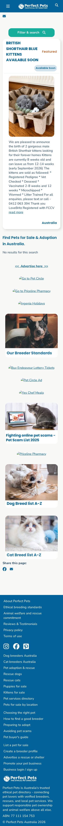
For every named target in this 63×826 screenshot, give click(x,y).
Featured (49, 51)
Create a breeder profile (21, 751)
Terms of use (13, 636)
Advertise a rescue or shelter (24, 757)
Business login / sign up (20, 769)
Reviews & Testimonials (20, 624)
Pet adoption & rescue (19, 668)
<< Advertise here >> (31, 266)
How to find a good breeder (23, 719)
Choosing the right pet (19, 713)
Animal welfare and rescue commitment (23, 615)
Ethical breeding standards (23, 607)
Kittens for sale (14, 692)
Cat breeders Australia (20, 662)
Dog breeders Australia (20, 656)
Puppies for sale (15, 686)
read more (16, 212)
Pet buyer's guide (16, 737)
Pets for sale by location (21, 705)
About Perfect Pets (17, 601)
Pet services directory (19, 698)
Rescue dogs (13, 674)
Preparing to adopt (17, 725)
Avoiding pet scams (17, 731)
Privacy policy (13, 630)
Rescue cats (12, 680)
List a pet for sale (16, 745)
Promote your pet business (22, 763)
